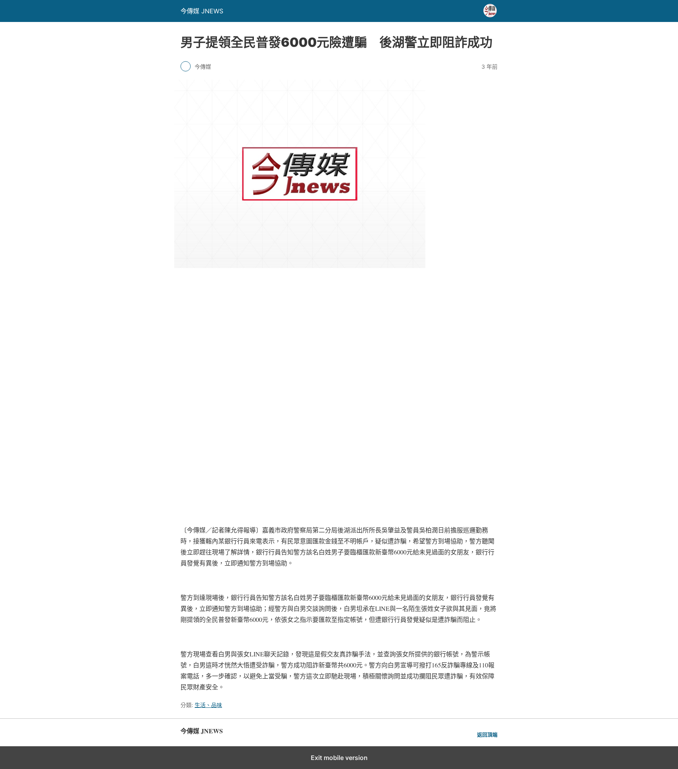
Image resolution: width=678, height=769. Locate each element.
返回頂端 (487, 735)
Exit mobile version (339, 758)
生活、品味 (208, 705)
